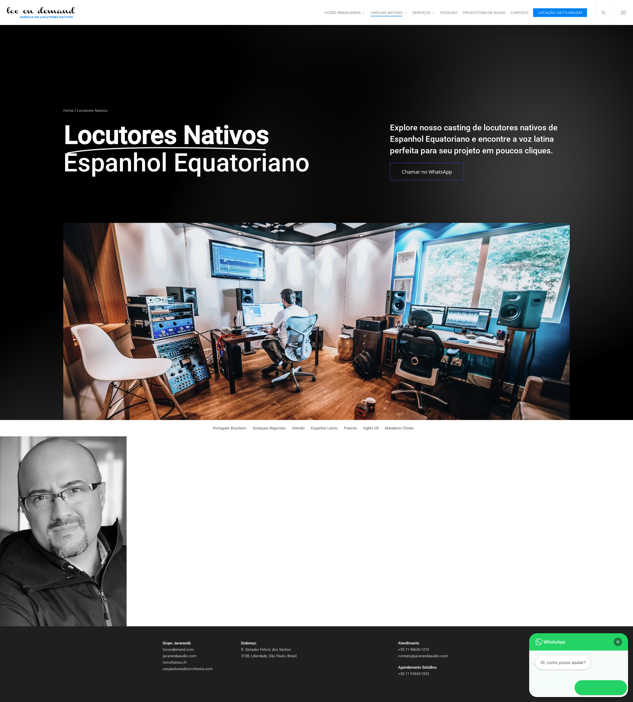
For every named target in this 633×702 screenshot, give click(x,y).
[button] (623, 12)
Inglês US (371, 428)
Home (68, 110)
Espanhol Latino (324, 428)
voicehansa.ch (174, 662)
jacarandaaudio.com (179, 656)
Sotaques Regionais (269, 428)
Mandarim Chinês (399, 428)
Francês (350, 428)
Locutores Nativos (92, 110)
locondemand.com (178, 649)
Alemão (298, 428)
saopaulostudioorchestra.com (188, 669)
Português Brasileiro (230, 428)
